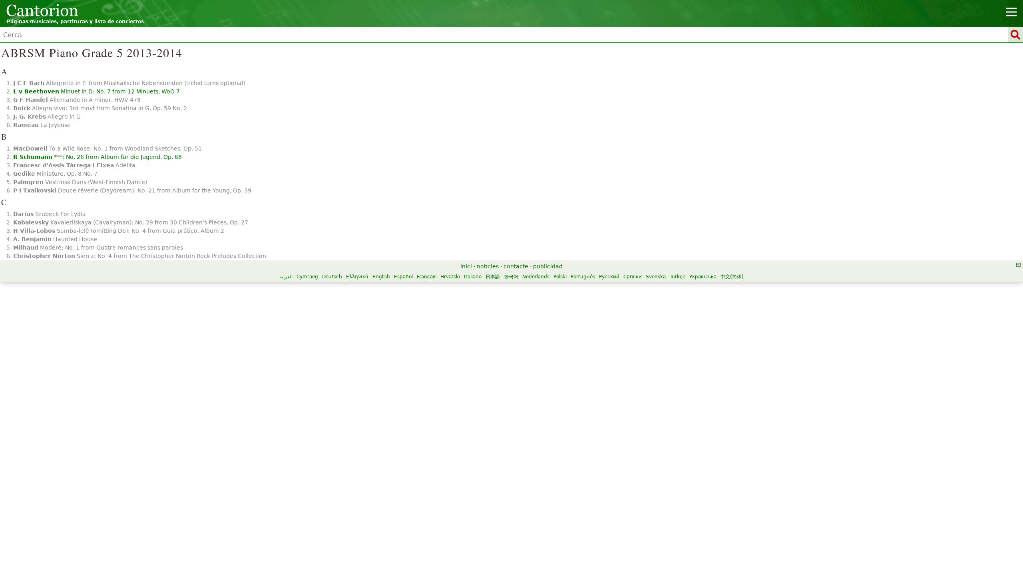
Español (403, 277)
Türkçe (677, 277)
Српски (632, 277)
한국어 (511, 277)
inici (466, 266)
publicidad (548, 266)
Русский (609, 277)
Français (426, 277)
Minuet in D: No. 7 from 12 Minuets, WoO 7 (96, 91)
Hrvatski (450, 277)
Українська (702, 277)
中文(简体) (732, 277)
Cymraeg (307, 277)
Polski (560, 277)
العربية (286, 277)
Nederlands (535, 277)
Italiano (473, 277)
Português (583, 277)
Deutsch (332, 277)
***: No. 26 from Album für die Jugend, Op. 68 (97, 157)
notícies (488, 266)
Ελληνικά (357, 277)
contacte (516, 266)
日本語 (493, 277)
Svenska (656, 277)
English (381, 277)
